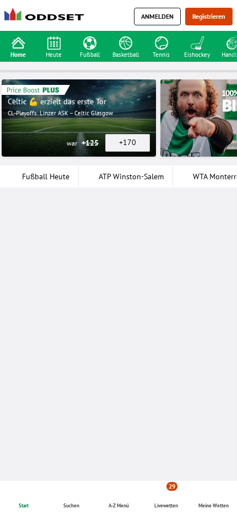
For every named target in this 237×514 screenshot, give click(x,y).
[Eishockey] (197, 42)
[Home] (46, 16)
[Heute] (54, 42)
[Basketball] (125, 42)
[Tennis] (161, 42)
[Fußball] (89, 42)
